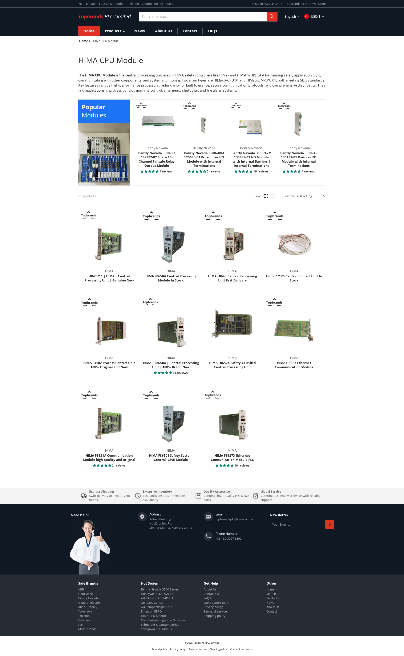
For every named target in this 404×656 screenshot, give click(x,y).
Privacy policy (213, 607)
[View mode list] (273, 196)
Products (272, 598)
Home (270, 589)
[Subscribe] (329, 524)
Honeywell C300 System (157, 594)
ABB (81, 589)
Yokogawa (85, 611)
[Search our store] (272, 16)
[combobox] (208, 16)
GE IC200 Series (152, 603)
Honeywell (85, 594)
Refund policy (159, 649)
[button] (150, 171)
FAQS (207, 598)
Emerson (84, 620)
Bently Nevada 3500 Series (159, 589)
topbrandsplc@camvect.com (306, 4)
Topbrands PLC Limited (206, 642)
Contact (271, 611)
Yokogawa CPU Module (157, 629)
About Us (210, 589)
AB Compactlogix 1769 (156, 607)
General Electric (89, 603)
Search (271, 594)
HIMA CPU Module (154, 616)
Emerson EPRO (151, 611)
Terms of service (215, 611)
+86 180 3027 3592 (265, 4)
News (270, 603)
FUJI (81, 625)
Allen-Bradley (87, 607)
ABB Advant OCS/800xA (157, 598)
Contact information (241, 649)
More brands (87, 629)
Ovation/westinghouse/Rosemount (165, 620)
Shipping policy (214, 616)
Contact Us (211, 594)
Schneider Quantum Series (160, 625)
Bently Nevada (88, 598)
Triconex (84, 616)
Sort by (289, 196)
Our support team (216, 603)
